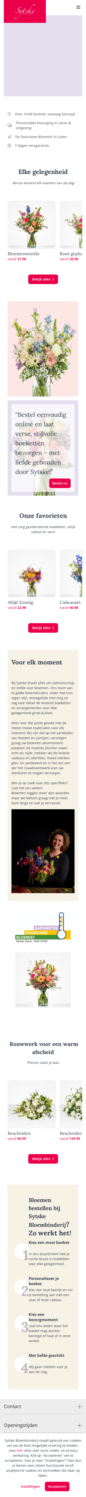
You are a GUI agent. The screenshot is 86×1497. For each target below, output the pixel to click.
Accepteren (57, 1486)
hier (20, 1450)
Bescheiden (19, 1133)
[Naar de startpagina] (25, 11)
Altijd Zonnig (20, 602)
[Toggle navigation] (78, 7)
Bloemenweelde (24, 253)
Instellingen (30, 1486)
